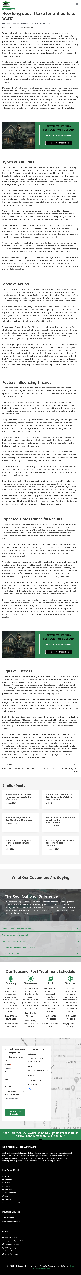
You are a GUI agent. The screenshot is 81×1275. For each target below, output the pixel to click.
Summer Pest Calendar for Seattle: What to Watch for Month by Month (59, 797)
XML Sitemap (16, 1254)
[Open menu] (77, 3)
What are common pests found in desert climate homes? (18, 843)
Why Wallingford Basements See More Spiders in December (60, 843)
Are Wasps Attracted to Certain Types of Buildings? (60, 768)
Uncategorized (9, 9)
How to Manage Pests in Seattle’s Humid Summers (19, 818)
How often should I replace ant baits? (18, 767)
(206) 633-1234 (55, 1135)
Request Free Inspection (15, 1112)
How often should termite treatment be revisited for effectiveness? (19, 797)
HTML (7, 1254)
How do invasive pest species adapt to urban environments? (60, 820)
